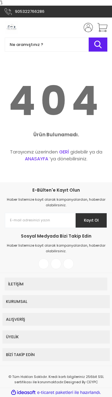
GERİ (64, 151)
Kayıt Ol (91, 220)
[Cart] (100, 27)
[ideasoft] (23, 392)
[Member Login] (86, 27)
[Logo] (11, 27)
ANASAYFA (36, 158)
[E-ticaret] (55, 392)
